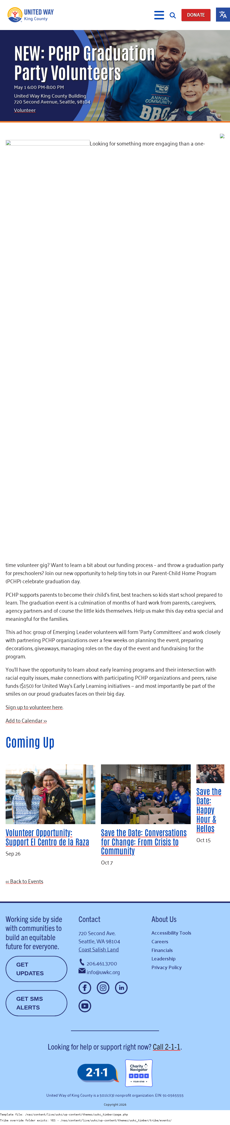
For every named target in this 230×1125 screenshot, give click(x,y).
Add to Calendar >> (26, 720)
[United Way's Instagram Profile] (103, 987)
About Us (163, 918)
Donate (196, 15)
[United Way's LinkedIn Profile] (121, 987)
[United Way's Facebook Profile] (85, 987)
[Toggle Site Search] (172, 15)
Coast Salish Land (99, 949)
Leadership (163, 958)
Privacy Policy (166, 967)
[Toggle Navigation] (159, 15)
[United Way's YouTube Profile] (85, 1006)
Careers (159, 941)
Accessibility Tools (171, 932)
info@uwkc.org (103, 971)
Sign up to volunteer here (34, 706)
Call (166, 1046)
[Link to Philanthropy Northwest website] (98, 1073)
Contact (89, 918)
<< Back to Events (24, 881)
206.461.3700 (102, 963)
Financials (162, 950)
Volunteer (25, 109)
